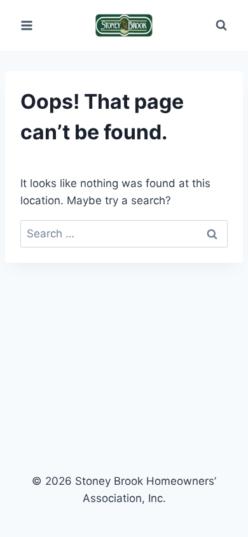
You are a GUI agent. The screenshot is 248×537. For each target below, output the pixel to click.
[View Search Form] (221, 25)
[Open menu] (27, 25)
